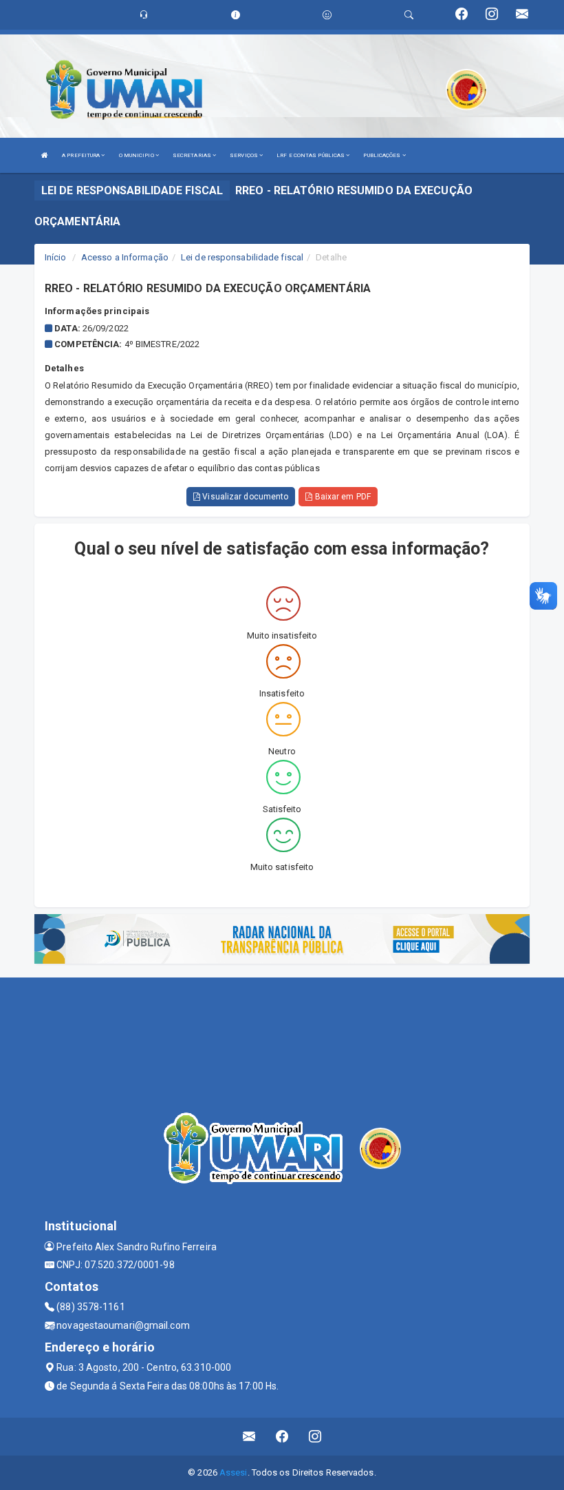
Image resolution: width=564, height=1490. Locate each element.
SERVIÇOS (244, 155)
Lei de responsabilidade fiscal (242, 257)
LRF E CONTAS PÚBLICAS (311, 155)
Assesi (233, 1472)
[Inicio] (44, 155)
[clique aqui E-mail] (249, 1437)
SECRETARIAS (193, 155)
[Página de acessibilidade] (327, 15)
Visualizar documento (244, 496)
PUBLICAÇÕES (382, 155)
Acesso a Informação (125, 257)
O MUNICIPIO (137, 155)
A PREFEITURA (81, 155)
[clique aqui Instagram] (315, 1437)
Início (56, 257)
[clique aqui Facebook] (282, 1437)
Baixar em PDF (341, 496)
